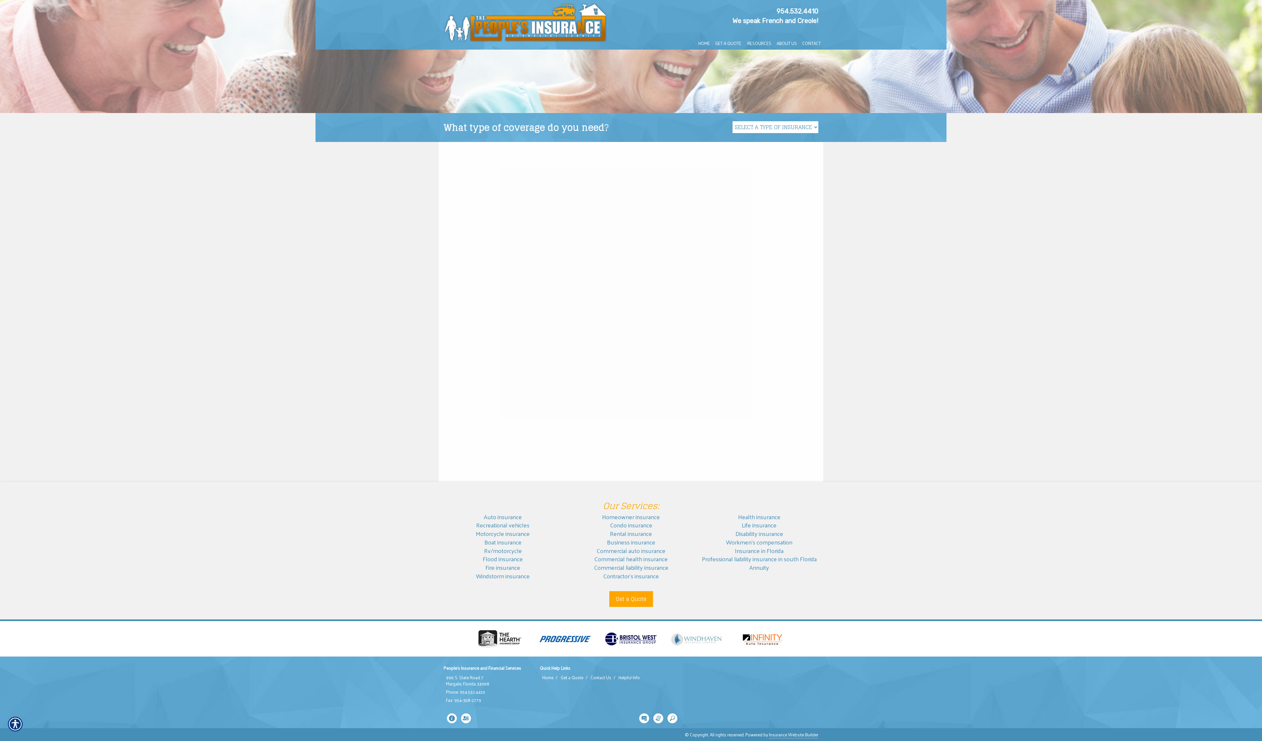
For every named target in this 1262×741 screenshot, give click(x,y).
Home (547, 677)
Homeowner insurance (631, 516)
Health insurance (759, 516)
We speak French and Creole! (775, 21)
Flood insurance (503, 558)
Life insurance (759, 525)
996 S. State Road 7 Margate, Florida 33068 (467, 680)
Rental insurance (631, 533)
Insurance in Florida (759, 550)
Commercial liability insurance (631, 567)
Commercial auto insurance (631, 550)
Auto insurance (503, 516)
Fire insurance (502, 567)
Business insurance (631, 542)
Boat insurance (503, 542)
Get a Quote (631, 599)
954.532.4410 (797, 11)
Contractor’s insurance (631, 575)
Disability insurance (759, 533)
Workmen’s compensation (759, 542)
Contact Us (601, 677)
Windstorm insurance (503, 575)
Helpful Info (629, 677)
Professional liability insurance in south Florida (759, 558)
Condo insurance (631, 525)
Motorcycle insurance (503, 533)
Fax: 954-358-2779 (463, 700)
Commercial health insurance (631, 558)
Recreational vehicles (502, 525)
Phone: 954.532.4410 (465, 692)
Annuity (759, 567)
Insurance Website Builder (793, 734)
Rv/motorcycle (503, 550)
